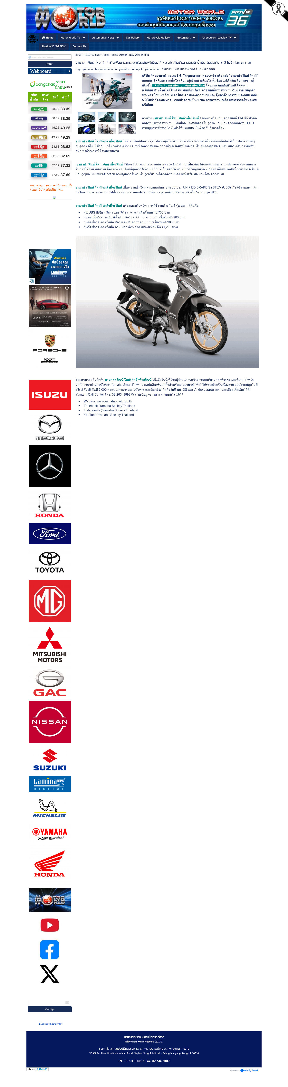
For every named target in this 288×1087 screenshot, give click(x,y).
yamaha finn (152, 69)
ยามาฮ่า (167, 69)
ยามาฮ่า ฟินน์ (206, 69)
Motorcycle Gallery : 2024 (96, 55)
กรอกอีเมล (35, 997)
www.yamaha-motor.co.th (114, 401)
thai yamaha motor (106, 69)
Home (78, 55)
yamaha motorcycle (131, 69)
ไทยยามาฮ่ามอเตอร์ (185, 69)
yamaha (88, 69)
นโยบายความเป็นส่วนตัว (50, 1024)
